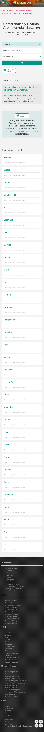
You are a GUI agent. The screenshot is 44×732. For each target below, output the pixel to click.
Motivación (8, 648)
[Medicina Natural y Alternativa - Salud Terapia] (22, 3)
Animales (8, 635)
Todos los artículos (11, 662)
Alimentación (9, 633)
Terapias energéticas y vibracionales (17, 681)
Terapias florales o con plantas (15, 683)
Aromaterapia (15, 13)
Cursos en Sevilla (11, 616)
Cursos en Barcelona (12, 612)
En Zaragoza (9, 580)
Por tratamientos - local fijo (14, 586)
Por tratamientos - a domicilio (15, 591)
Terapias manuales (11, 685)
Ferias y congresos (11, 607)
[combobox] (22, 44)
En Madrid (8, 571)
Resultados (8, 80)
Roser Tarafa (30, 95)
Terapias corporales (12, 676)
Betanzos (4, 13)
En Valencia (9, 575)
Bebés (7, 637)
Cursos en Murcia (11, 623)
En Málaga (8, 582)
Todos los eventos (11, 600)
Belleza (7, 639)
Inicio (3, 10)
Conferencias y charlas (13, 605)
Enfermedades (10, 646)
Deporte (7, 642)
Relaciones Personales (13, 657)
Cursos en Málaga (11, 621)
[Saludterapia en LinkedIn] (36, 725)
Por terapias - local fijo (12, 584)
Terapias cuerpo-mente (13, 678)
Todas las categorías (12, 696)
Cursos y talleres (10, 603)
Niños (7, 651)
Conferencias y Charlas (23, 10)
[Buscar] (22, 63)
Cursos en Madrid (11, 609)
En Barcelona (9, 573)
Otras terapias (10, 694)
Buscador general (11, 568)
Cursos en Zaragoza (12, 618)
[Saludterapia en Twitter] (41, 722)
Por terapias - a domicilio (13, 589)
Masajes (7, 674)
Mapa (17, 80)
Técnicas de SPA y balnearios (15, 692)
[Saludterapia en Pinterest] (41, 725)
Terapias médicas (11, 687)
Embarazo (8, 644)
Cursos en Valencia (11, 614)
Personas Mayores (11, 653)
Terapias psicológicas (12, 690)
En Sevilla (8, 577)
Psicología (8, 655)
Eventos (10, 10)
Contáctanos (9, 726)
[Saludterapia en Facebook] (36, 722)
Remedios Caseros (11, 660)
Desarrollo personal (12, 672)
